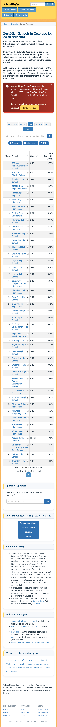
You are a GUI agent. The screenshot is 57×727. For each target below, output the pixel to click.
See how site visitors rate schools (25, 626)
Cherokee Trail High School (18, 291)
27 (9, 344)
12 (9, 240)
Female (9, 660)
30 (9, 365)
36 (9, 411)
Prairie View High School (17, 425)
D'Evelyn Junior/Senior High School (20, 166)
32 (9, 378)
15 (9, 260)
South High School (17, 318)
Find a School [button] (10, 10)
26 (9, 340)
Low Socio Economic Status (20, 667)
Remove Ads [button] (21, 15)
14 (9, 253)
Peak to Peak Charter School (18, 214)
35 (9, 404)
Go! (47, 501)
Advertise (6, 715)
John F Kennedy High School (19, 419)
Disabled (38, 667)
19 (9, 290)
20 (9, 297)
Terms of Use (43, 712)
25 (9, 333)
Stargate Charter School (18, 173)
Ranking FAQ (38, 601)
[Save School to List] (28, 163)
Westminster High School (17, 432)
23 (9, 317)
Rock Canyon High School (17, 200)
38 (9, 424)
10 (9, 226)
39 (9, 431)
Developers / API (27, 712)
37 (9, 417)
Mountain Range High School (20, 412)
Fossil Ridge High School (17, 194)
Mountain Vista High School (18, 207)
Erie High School (19, 340)
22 (9, 310)
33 (9, 390)
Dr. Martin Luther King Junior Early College (20, 447)
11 (9, 233)
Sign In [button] (9, 15)
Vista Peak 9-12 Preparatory (18, 391)
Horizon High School (17, 352)
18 (9, 281)
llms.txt (23, 715)
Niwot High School (17, 268)
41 (9, 444)
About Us (6, 709)
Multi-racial (19, 664)
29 (9, 358)
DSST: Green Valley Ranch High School (20, 327)
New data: (15, 632)
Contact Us (7, 712)
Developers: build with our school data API (30, 642)
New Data (24, 709)
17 (9, 274)
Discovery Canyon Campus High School (19, 283)
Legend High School (17, 261)
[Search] (47, 4)
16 (9, 267)
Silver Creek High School (17, 305)
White (8, 664)
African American (29, 660)
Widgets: (15, 637)
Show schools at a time (28, 467)
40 (9, 438)
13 (9, 247)
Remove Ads (42, 715)
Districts (39, 124)
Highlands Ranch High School (20, 335)
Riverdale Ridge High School (19, 405)
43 (9, 461)
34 (9, 397)
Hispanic (44, 660)
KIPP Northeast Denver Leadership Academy (18, 382)
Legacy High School (17, 275)
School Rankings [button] (27, 10)
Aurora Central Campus (18, 439)
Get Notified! (30, 108)
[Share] (52, 4)
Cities (47, 124)
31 (9, 371)
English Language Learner (38, 664)
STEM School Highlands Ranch (19, 187)
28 (9, 351)
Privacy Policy (43, 709)
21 (9, 304)
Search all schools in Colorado (24, 621)
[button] (28, 129)
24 (9, 324)
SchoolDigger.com (26, 721)
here (38, 603)
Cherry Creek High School (17, 228)
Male (17, 660)
